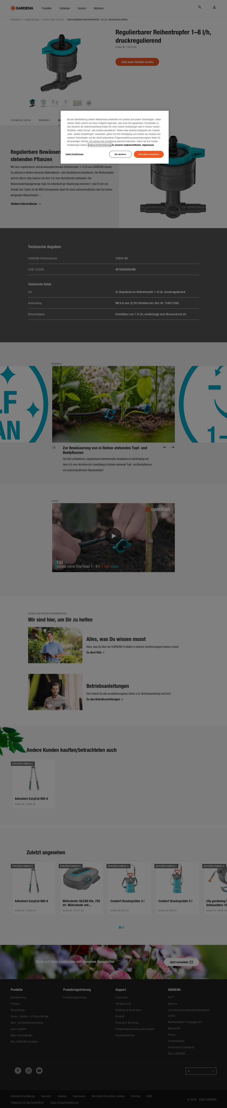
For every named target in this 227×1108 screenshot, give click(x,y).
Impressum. (148, 144)
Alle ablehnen (120, 154)
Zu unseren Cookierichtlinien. (127, 144)
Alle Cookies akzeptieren (148, 154)
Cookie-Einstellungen (74, 154)
